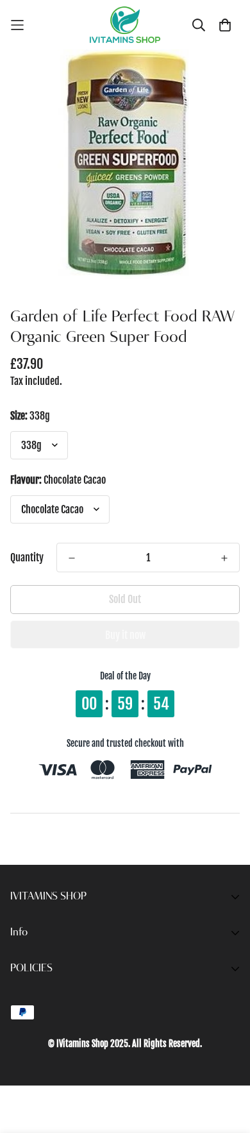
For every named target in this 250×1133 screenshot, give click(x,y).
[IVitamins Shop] (125, 24)
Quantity (27, 557)
